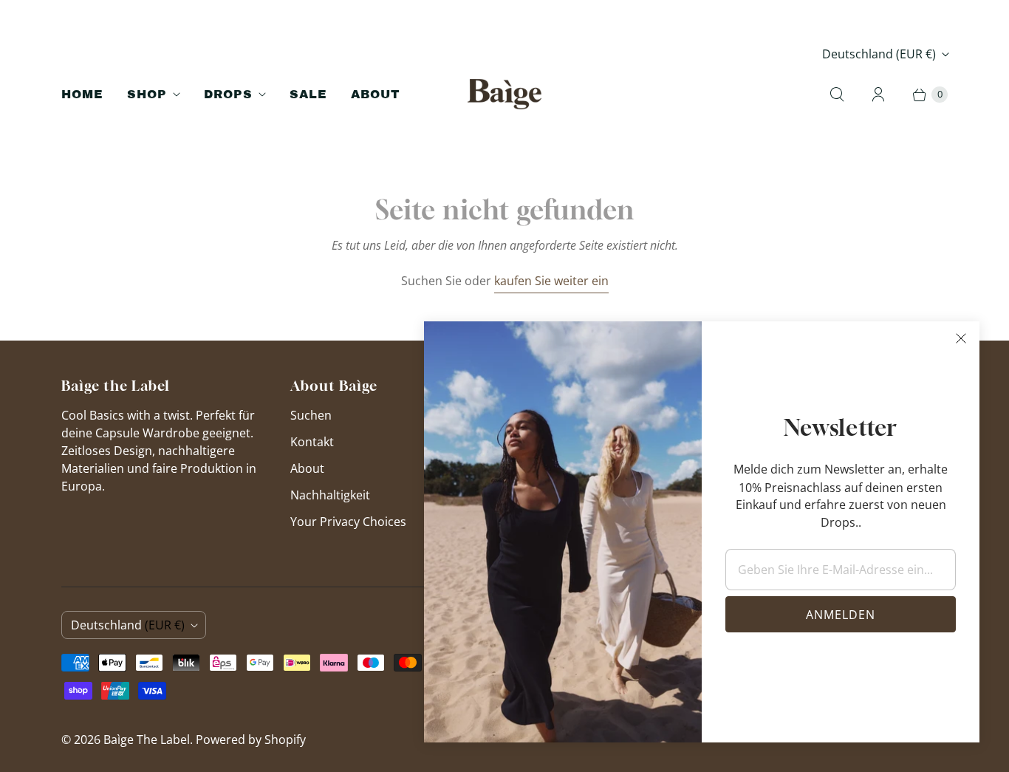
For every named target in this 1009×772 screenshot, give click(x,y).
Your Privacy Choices (348, 521)
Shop (147, 94)
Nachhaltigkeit (330, 495)
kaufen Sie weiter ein (551, 281)
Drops (228, 94)
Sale (308, 94)
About (375, 94)
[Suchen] (837, 94)
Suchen (311, 415)
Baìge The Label (146, 739)
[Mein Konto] (878, 94)
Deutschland (879, 54)
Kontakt (312, 442)
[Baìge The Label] (504, 94)
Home (82, 94)
